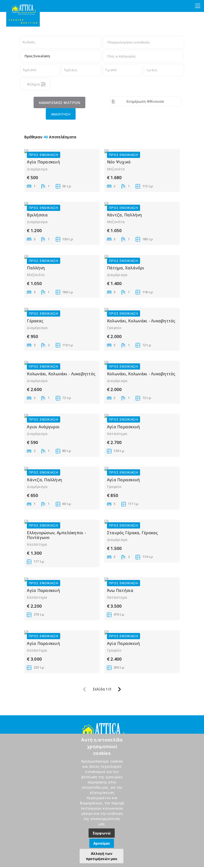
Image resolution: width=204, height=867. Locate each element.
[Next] (119, 690)
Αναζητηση (60, 114)
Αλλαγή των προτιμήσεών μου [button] (101, 856)
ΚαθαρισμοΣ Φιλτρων (59, 102)
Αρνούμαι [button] (101, 843)
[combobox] (141, 42)
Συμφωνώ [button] (102, 833)
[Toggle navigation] (197, 6)
